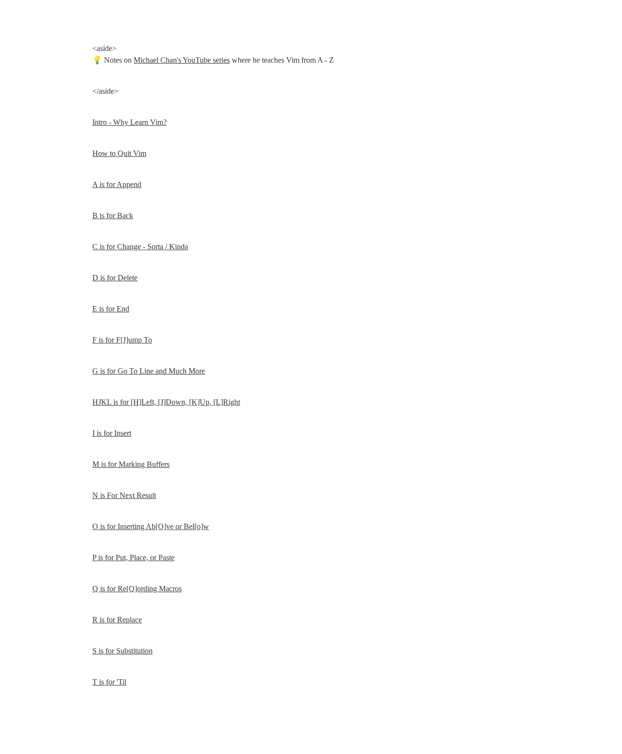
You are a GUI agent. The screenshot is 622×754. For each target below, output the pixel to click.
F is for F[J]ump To (122, 340)
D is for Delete (115, 278)
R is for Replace (117, 620)
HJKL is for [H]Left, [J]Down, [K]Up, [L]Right (166, 402)
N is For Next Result (124, 495)
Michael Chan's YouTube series (182, 60)
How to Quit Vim (119, 153)
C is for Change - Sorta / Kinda (140, 246)
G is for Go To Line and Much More (148, 371)
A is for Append (116, 184)
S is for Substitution (122, 651)
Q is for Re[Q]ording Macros (137, 588)
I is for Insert (111, 433)
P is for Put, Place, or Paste (133, 557)
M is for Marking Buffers (131, 464)
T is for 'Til (109, 682)
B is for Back (112, 215)
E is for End (110, 309)
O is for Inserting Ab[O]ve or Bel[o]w (150, 526)
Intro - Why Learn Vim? (129, 122)
